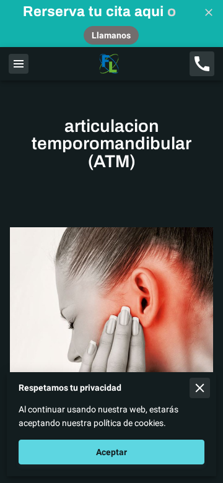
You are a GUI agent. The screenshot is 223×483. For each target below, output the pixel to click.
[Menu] (18, 64)
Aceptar (111, 452)
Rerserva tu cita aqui (93, 11)
